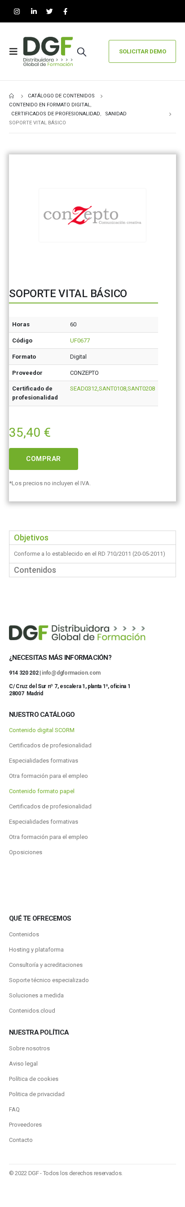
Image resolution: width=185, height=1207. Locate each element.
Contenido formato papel (42, 791)
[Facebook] (65, 11)
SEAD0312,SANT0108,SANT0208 (112, 388)
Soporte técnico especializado (49, 980)
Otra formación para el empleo (48, 775)
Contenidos (24, 934)
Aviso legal (23, 1063)
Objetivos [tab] (31, 537)
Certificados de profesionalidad (50, 745)
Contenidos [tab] (35, 570)
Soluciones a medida (36, 995)
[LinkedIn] (34, 11)
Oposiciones (25, 852)
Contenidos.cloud (32, 1010)
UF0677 (80, 340)
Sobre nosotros (29, 1048)
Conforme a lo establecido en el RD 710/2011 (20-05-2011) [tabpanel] (89, 553)
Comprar (43, 459)
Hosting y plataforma (36, 949)
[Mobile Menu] (16, 51)
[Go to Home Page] (12, 96)
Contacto (21, 1140)
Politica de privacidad (37, 1094)
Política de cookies (33, 1078)
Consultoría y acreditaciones (46, 964)
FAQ (14, 1109)
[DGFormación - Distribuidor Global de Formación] (48, 51)
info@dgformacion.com (71, 673)
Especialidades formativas (43, 760)
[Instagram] (16, 11)
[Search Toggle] (82, 52)
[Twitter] (49, 11)
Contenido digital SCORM (42, 730)
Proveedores (25, 1124)
